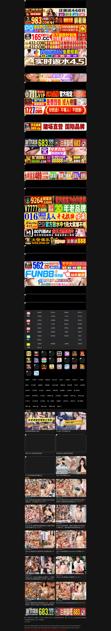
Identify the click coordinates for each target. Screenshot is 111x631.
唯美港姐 (66, 320)
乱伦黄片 (41, 390)
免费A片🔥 (35, 406)
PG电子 (61, 380)
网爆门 (80, 336)
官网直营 (47, 380)
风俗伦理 (80, 343)
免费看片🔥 (50, 395)
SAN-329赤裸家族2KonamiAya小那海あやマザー (70, 552)
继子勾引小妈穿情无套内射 (33, 453)
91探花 (53, 324)
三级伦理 (39, 316)
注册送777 (75, 380)
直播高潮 (62, 385)
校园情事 (53, 343)
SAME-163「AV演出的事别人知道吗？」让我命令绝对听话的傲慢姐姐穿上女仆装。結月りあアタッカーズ (40, 579)
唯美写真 (66, 336)
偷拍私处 (48, 390)
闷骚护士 (80, 332)
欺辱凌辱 (39, 324)
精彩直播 (69, 385)
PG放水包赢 (55, 385)
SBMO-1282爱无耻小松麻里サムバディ (68, 577)
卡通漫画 (39, 336)
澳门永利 (54, 380)
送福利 (82, 380)
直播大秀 (72, 401)
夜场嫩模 (62, 390)
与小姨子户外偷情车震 (63, 431)
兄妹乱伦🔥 (44, 406)
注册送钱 (67, 380)
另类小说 (39, 347)
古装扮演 (39, 328)
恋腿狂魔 (80, 328)
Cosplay (66, 316)
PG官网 (34, 380)
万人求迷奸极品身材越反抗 (33, 475)
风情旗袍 (39, 332)
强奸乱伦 (53, 312)
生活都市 (39, 343)
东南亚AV (80, 320)
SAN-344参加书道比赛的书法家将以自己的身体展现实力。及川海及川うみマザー (40, 501)
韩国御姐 (53, 320)
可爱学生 (66, 328)
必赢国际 (40, 385)
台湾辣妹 (39, 320)
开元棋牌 (40, 380)
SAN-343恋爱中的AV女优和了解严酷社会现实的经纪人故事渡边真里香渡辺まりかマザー (70, 501)
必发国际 (69, 390)
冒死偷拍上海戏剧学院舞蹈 (64, 453)
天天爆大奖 (35, 401)
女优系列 (53, 328)
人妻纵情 (66, 343)
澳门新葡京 (77, 390)
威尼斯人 (27, 380)
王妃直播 (34, 390)
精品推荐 (39, 312)
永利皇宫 (42, 395)
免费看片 (59, 401)
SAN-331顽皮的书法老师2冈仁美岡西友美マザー (39, 552)
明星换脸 (53, 332)
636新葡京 (58, 395)
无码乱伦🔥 (81, 395)
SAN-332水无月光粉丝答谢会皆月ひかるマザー (71, 603)
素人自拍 (80, 316)
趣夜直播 (55, 390)
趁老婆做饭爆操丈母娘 (32, 431)
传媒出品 (39, 339)
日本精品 (53, 316)
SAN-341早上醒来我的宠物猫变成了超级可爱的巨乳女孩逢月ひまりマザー (40, 526)
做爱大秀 (65, 401)
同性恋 (80, 339)
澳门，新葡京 (50, 401)
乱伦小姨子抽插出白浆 (63, 475)
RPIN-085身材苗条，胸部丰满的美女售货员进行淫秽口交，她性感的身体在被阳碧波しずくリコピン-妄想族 (71, 527)
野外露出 (80, 324)
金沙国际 (42, 401)
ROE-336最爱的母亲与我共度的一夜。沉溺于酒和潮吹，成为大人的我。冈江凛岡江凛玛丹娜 (40, 604)
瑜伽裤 (66, 332)
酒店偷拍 (82, 385)
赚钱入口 (59, 406)
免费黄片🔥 (52, 406)
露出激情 (53, 336)
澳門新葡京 (35, 395)
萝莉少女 (80, 312)
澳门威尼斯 (80, 401)
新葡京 (27, 385)
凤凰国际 (47, 385)
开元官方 (27, 401)
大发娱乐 (27, 395)
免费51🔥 (72, 395)
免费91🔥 (27, 406)
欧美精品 (66, 312)
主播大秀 (27, 390)
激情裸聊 (65, 395)
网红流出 (66, 324)
